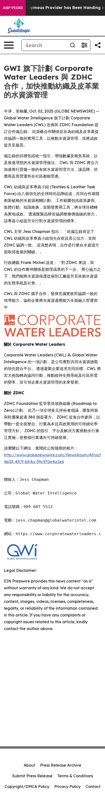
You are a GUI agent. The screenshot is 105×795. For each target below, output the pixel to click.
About (29, 765)
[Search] (72, 45)
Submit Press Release (32, 775)
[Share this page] (97, 45)
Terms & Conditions (75, 775)
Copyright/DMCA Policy (27, 786)
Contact (93, 786)
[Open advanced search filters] (84, 45)
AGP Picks (13, 8)
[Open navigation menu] (9, 45)
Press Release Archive (60, 765)
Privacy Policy (67, 786)
